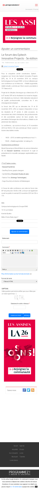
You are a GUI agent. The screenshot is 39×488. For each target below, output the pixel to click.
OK (36, 486)
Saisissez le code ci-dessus (20, 303)
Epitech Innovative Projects (11, 66)
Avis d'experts (13, 453)
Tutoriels (22, 457)
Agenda (22, 446)
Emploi (22, 449)
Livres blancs (14, 460)
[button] (3, 250)
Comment (6, 247)
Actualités (15, 449)
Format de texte (6, 278)
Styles (4, 252)
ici (11, 486)
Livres (21, 453)
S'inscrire (35, 9)
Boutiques (15, 457)
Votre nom (5, 238)
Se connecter (28, 9)
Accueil (16, 446)
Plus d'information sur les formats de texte (15, 274)
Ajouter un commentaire (19, 231)
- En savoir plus (17, 486)
